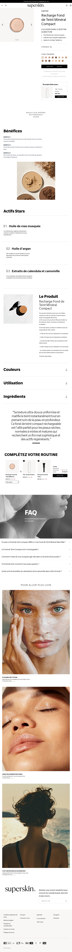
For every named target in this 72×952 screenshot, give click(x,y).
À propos (22, 915)
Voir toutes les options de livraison (55, 76)
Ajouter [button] (60, 475)
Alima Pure (44, 11)
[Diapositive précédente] (2, 25)
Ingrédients (14, 396)
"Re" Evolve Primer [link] (58, 90)
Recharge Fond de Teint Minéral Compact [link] (11, 476)
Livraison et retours (9, 929)
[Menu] (2, 5)
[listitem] (36, 636)
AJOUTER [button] (61, 96)
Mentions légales (8, 920)
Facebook (56, 918)
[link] (47, 93)
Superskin (9, 948)
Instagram (56, 915)
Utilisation (13, 383)
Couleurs (12, 369)
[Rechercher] (6, 5)
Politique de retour (9, 932)
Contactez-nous (25, 918)
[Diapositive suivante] (32, 25)
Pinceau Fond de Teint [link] (42, 475)
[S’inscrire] (66, 901)
